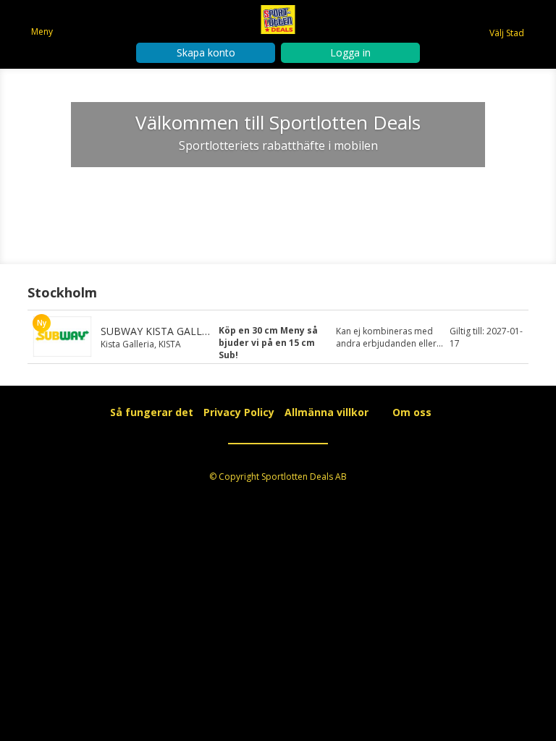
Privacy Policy (238, 412)
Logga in (350, 52)
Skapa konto (206, 52)
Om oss (411, 412)
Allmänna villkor (326, 412)
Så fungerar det (278, 198)
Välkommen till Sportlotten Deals (278, 122)
